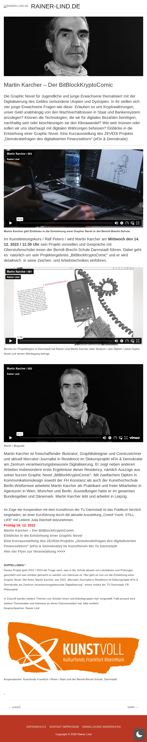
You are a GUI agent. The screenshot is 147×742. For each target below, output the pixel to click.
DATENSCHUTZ (36, 726)
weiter (133, 707)
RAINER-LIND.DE (55, 6)
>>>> (61, 551)
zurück (14, 707)
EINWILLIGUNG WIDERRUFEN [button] (101, 726)
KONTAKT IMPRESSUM (64, 726)
